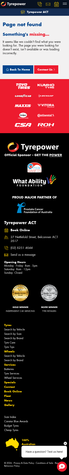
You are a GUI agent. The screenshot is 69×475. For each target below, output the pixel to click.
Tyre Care (9, 342)
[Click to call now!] (39, 4)
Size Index (10, 417)
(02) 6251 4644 (22, 248)
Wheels (9, 351)
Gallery (9, 405)
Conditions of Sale (44, 463)
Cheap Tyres (11, 430)
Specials (10, 382)
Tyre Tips (9, 347)
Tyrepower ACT (37, 12)
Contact (9, 387)
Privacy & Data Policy (24, 463)
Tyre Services (11, 373)
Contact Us (45, 69)
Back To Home (19, 69)
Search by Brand (13, 338)
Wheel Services (13, 378)
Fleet (7, 396)
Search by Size (12, 334)
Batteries (9, 369)
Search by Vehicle (14, 329)
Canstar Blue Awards (16, 421)
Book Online (13, 391)
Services (10, 365)
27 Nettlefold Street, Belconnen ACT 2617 (34, 239)
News (8, 400)
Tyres (7, 325)
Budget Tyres (11, 425)
